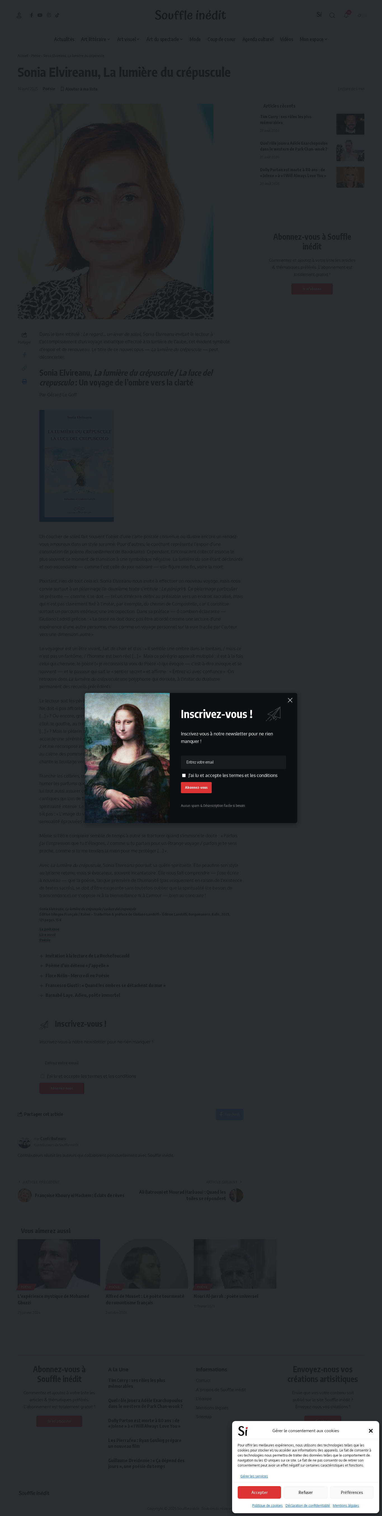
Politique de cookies (267, 1505)
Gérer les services (254, 1476)
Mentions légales (346, 1505)
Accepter (259, 1492)
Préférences (352, 1492)
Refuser (306, 1492)
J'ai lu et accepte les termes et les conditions (232, 775)
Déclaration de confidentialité (308, 1505)
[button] (371, 1431)
